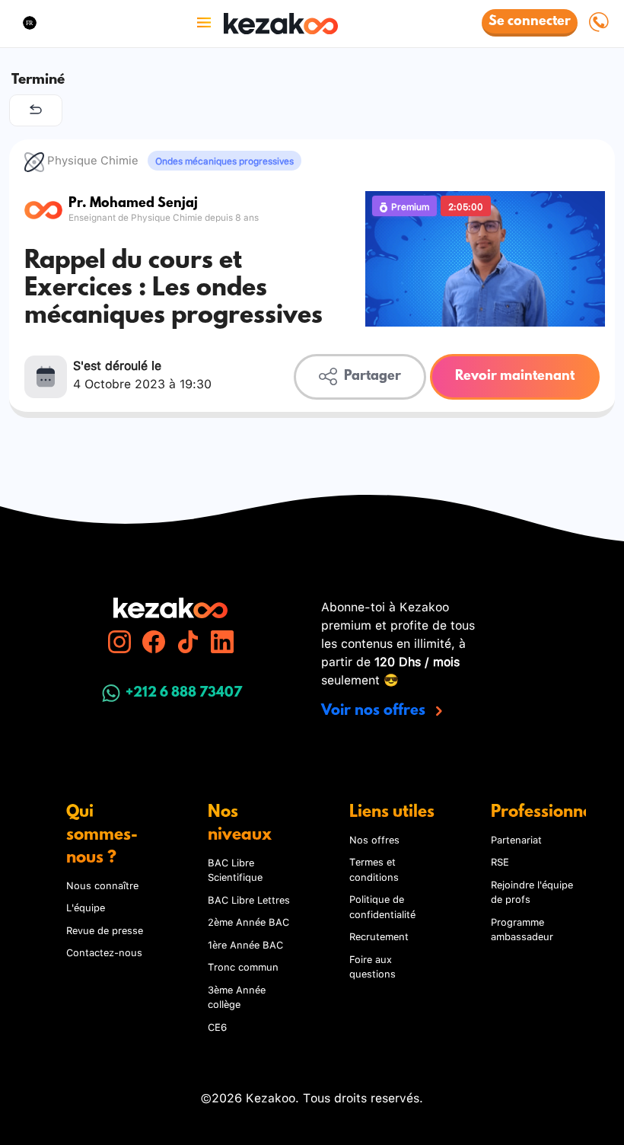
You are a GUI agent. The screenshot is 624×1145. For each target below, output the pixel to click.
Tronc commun (243, 966)
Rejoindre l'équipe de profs (532, 891)
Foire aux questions (372, 966)
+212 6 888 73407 (184, 693)
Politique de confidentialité (382, 906)
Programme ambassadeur (522, 929)
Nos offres (374, 839)
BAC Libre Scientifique (235, 869)
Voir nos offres (375, 711)
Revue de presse (104, 929)
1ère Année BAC (245, 944)
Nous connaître (102, 884)
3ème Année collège (237, 996)
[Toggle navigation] (204, 22)
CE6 (217, 1026)
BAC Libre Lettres (249, 899)
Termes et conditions (374, 868)
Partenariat (516, 839)
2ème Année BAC (248, 921)
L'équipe (85, 907)
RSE (500, 861)
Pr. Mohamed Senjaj (133, 204)
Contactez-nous (104, 951)
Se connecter (530, 22)
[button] (29, 23)
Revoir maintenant (515, 376)
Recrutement (379, 936)
